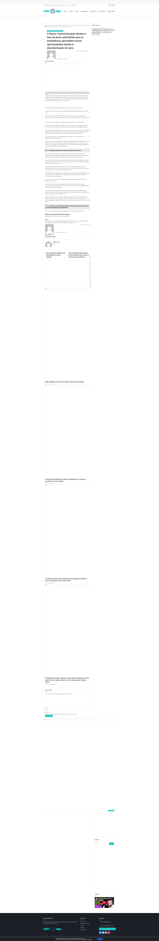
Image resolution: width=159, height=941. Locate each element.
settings (89, 939)
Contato (62, 5)
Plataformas (102, 11)
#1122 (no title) (47, 5)
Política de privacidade (55, 5)
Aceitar (99, 939)
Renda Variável (111, 11)
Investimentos (93, 11)
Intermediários (84, 11)
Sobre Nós (67, 5)
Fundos (65, 11)
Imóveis (71, 11)
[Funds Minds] (52, 11)
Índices (76, 11)
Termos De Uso (73, 5)
